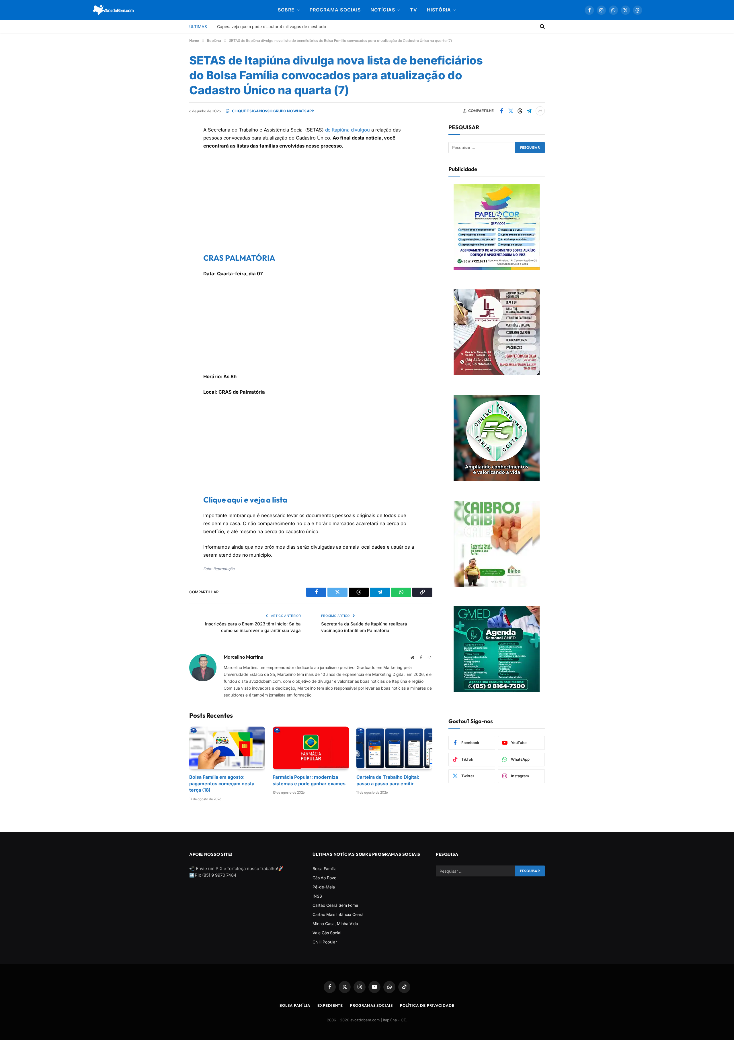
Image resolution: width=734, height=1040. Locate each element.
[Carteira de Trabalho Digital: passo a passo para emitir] (394, 748)
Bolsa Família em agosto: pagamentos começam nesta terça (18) (221, 783)
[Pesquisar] (542, 26)
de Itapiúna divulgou (347, 130)
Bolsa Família (325, 868)
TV (413, 10)
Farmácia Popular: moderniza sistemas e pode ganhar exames (309, 780)
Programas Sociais (371, 1005)
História (439, 10)
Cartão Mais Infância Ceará (338, 914)
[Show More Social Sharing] (540, 110)
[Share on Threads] (520, 110)
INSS (317, 896)
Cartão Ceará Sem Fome (335, 905)
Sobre (286, 10)
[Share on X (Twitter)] (510, 110)
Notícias (382, 10)
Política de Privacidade (427, 1005)
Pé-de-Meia (324, 886)
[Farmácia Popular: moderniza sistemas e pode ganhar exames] (311, 748)
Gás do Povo (324, 877)
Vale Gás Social (327, 932)
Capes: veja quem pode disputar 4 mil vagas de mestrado (271, 26)
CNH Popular (325, 941)
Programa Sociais (335, 10)
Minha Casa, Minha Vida (335, 923)
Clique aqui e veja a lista (245, 500)
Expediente (330, 1005)
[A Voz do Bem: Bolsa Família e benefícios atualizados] (113, 10)
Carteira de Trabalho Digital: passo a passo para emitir (387, 780)
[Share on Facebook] (501, 110)
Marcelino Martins (243, 657)
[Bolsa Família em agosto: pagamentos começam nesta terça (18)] (227, 748)
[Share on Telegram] (529, 110)
